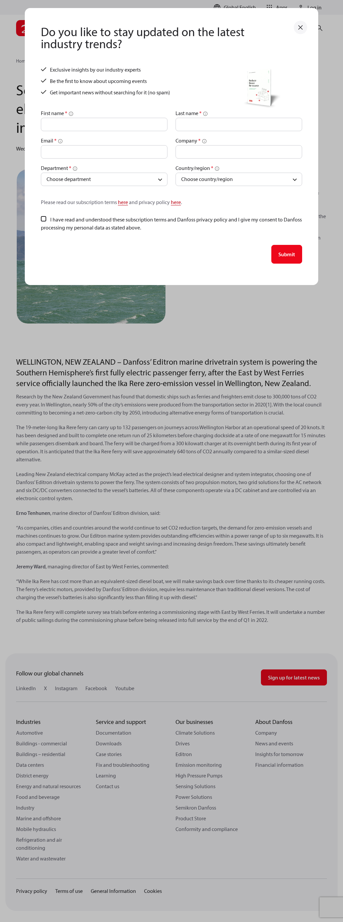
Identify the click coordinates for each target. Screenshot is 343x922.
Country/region (194, 168)
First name (54, 113)
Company (188, 140)
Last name (189, 113)
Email (49, 140)
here (123, 202)
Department (56, 168)
